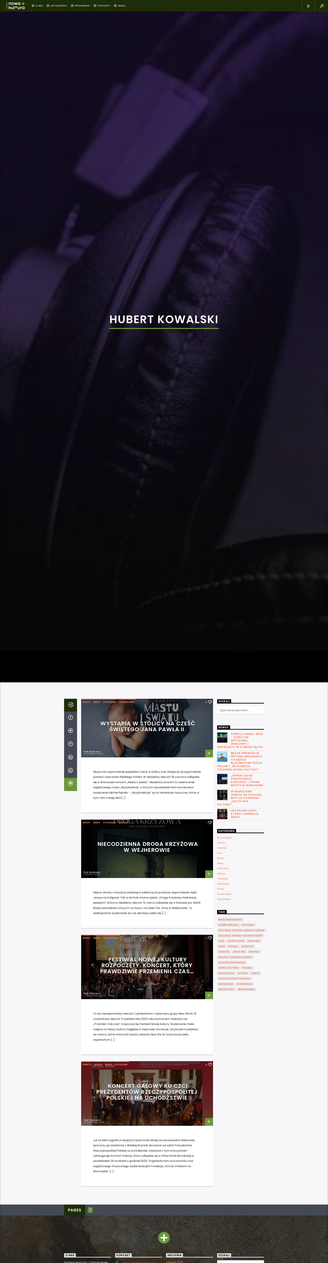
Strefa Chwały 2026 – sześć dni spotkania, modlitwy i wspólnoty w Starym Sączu (240, 751)
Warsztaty (223, 894)
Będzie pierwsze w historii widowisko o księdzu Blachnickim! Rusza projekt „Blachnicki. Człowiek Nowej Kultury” (239, 772)
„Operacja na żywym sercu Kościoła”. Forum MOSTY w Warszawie (247, 791)
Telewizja (222, 889)
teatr (255, 983)
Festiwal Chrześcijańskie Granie (241, 941)
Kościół (224, 962)
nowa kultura (228, 978)
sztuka (243, 983)
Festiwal (222, 858)
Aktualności (59, 5)
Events (87, 1075)
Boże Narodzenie (230, 930)
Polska (247, 978)
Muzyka (254, 962)
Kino (219, 863)
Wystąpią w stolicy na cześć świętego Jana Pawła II (147, 737)
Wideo (122, 5)
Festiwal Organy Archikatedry (240, 946)
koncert (248, 957)
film (221, 951)
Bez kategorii (224, 848)
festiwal (248, 935)
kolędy (233, 957)
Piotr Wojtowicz (92, 762)
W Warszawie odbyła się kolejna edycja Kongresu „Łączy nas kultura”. (239, 808)
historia (254, 951)
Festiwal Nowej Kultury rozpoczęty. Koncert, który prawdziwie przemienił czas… (147, 976)
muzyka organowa (231, 973)
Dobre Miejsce (228, 935)
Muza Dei (239, 962)
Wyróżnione (224, 909)
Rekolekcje (226, 983)
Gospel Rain (236, 951)
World (220, 899)
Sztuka (123, 833)
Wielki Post (226, 999)
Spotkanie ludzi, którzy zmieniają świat (245, 824)
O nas (39, 5)
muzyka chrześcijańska (235, 967)
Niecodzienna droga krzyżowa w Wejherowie (148, 857)
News (96, 712)
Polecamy (109, 712)
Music (86, 712)
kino (221, 957)
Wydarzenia (82, 5)
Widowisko (245, 994)
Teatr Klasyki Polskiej (234, 989)
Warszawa (225, 994)
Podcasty (103, 5)
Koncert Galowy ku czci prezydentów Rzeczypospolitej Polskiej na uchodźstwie (147, 1102)
